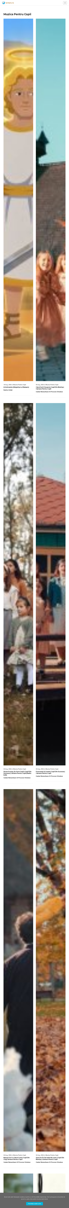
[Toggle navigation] (65, 2)
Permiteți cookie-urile (34, 1203)
